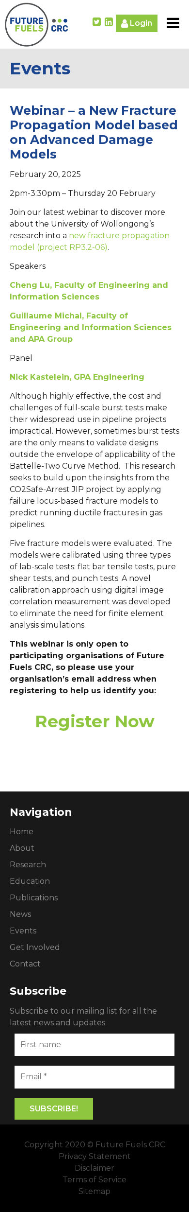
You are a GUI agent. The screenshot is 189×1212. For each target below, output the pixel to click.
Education (30, 881)
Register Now (95, 721)
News (20, 914)
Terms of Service (94, 1179)
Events (23, 930)
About (22, 848)
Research (28, 864)
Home (21, 831)
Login (140, 23)
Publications (34, 897)
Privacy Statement (95, 1156)
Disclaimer (94, 1168)
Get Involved (35, 947)
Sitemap (94, 1191)
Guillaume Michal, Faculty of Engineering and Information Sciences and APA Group (91, 327)
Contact (25, 963)
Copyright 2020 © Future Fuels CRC (94, 1144)
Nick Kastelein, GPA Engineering (77, 377)
